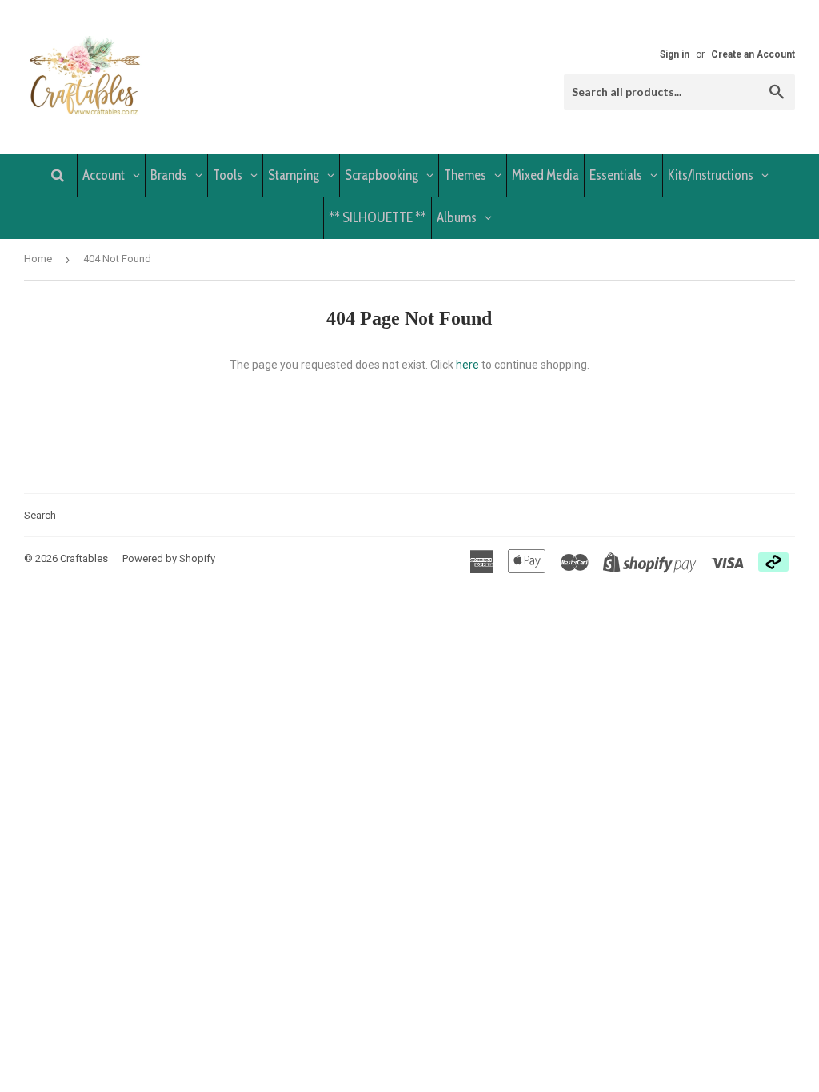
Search (40, 515)
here (467, 364)
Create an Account (753, 54)
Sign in (674, 54)
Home (38, 259)
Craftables (84, 558)
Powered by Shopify (168, 558)
